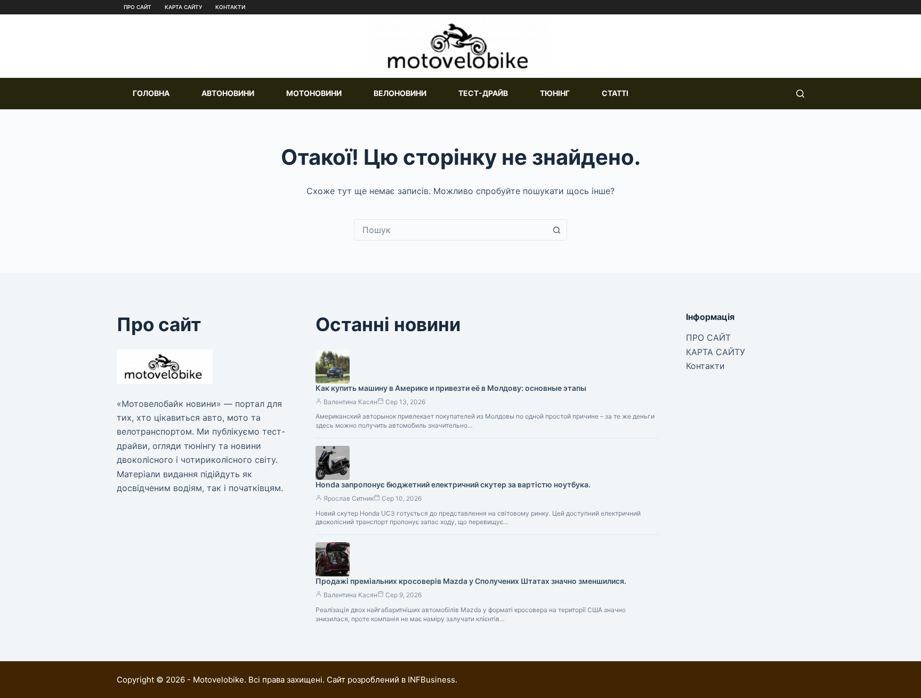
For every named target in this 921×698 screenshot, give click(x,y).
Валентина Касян (350, 402)
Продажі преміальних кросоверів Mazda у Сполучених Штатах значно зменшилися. (471, 580)
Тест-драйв (483, 93)
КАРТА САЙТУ (183, 7)
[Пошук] (800, 94)
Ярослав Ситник (349, 498)
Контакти (230, 7)
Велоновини (400, 93)
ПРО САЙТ (137, 7)
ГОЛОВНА (151, 93)
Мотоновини (314, 93)
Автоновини (227, 93)
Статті (615, 93)
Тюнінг (555, 93)
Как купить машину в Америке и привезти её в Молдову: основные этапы (451, 387)
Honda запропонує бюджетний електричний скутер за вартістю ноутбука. (453, 484)
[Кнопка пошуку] (556, 230)
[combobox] (450, 229)
